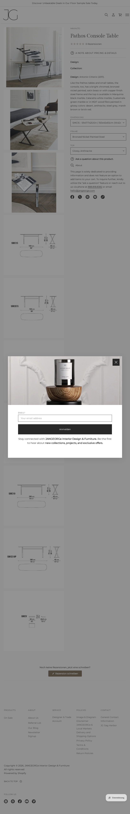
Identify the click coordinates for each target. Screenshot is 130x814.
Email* (21, 413)
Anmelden (65, 429)
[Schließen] (116, 362)
